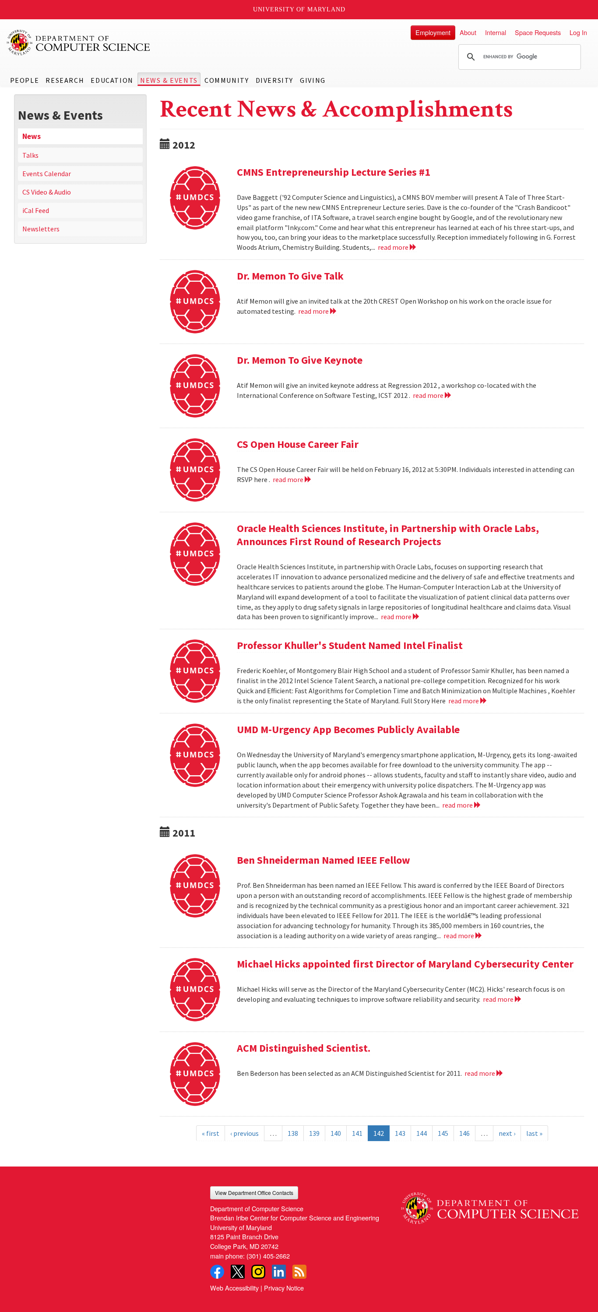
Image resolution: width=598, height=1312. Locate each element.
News (31, 136)
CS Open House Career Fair (298, 444)
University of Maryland (299, 9)
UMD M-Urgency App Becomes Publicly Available (348, 729)
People (24, 80)
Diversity (274, 80)
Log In (578, 32)
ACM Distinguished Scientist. (303, 1048)
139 (314, 1133)
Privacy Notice (284, 1287)
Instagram (258, 1272)
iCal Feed (35, 210)
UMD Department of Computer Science (79, 42)
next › (507, 1133)
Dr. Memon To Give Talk (290, 276)
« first (210, 1133)
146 (464, 1133)
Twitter (238, 1272)
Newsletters (41, 228)
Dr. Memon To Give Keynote (299, 360)
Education (112, 80)
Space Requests (538, 32)
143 (400, 1133)
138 (293, 1133)
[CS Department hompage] (489, 1205)
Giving (313, 80)
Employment (432, 32)
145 (443, 1133)
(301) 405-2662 (268, 1255)
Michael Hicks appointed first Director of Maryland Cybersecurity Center (405, 964)
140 (336, 1133)
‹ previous (244, 1133)
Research (65, 80)
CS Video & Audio (46, 192)
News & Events (169, 80)
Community (226, 80)
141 (357, 1133)
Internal (495, 32)
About (468, 32)
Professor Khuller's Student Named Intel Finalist (350, 645)
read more (394, 247)
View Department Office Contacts (254, 1192)
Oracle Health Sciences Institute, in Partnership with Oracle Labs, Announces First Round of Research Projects (388, 534)
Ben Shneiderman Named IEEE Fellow (323, 860)
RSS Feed (299, 1272)
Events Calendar (46, 173)
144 (421, 1133)
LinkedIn (279, 1272)
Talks (30, 155)
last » (534, 1133)
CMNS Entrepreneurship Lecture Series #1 (333, 172)
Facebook (217, 1272)
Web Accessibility (234, 1287)
